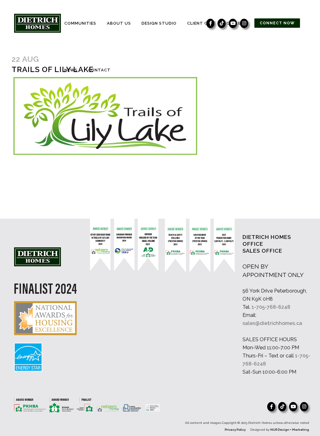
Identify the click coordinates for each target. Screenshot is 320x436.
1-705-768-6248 (271, 307)
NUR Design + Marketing (289, 429)
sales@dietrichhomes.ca (272, 323)
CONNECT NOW (277, 23)
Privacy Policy (235, 429)
